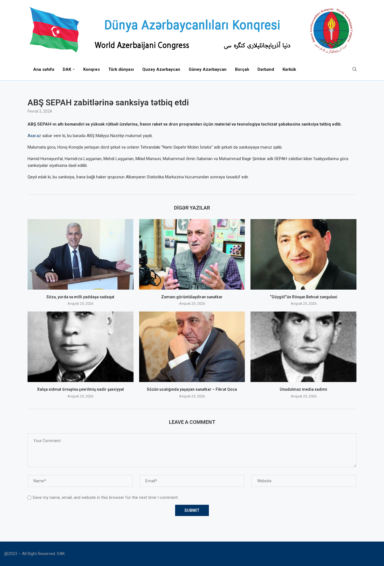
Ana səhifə (43, 69)
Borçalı (242, 69)
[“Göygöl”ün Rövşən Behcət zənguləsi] (303, 254)
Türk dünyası (121, 69)
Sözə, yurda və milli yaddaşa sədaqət (80, 297)
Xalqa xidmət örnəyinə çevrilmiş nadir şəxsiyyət (80, 389)
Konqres (91, 69)
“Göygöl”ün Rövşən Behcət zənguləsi (303, 297)
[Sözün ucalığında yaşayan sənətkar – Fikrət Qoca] (192, 347)
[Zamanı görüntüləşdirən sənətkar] (192, 254)
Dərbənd (265, 69)
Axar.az (34, 135)
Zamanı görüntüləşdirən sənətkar (192, 297)
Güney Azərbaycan (208, 69)
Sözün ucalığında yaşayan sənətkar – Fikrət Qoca (192, 389)
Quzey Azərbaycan (161, 69)
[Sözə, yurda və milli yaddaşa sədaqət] (81, 254)
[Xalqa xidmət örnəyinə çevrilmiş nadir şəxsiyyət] (81, 347)
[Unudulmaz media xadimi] (303, 347)
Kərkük (289, 69)
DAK (67, 69)
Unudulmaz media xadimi (303, 389)
